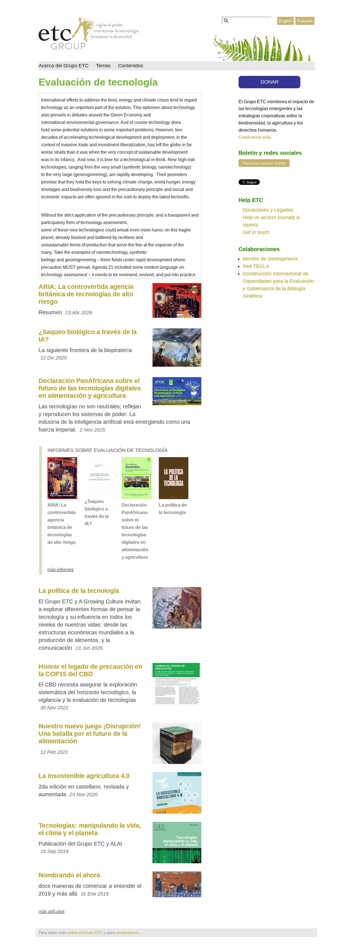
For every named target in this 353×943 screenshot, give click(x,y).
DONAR (270, 82)
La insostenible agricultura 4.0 (84, 775)
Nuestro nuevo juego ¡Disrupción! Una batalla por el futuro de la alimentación (90, 734)
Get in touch (256, 232)
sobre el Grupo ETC (85, 932)
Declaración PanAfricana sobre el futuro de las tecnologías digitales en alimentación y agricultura (90, 388)
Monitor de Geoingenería (270, 259)
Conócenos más (255, 137)
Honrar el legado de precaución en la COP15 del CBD (90, 670)
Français (305, 20)
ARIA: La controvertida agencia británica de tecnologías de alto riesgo (86, 294)
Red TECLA (256, 266)
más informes (60, 569)
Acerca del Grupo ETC (64, 65)
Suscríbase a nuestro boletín (264, 163)
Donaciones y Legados (268, 210)
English (285, 20)
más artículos (52, 911)
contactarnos (127, 932)
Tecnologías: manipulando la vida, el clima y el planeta (90, 829)
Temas (103, 65)
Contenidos (130, 65)
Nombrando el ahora (69, 875)
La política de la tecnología (79, 590)
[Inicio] (89, 35)
